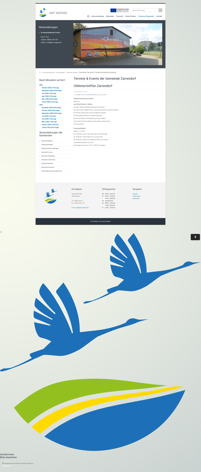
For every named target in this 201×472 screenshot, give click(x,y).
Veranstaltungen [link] (60, 72)
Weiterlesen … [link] (13, 466)
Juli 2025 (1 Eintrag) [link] (49, 116)
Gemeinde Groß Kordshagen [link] (50, 148)
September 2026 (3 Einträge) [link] (52, 90)
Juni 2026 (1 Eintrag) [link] (49, 93)
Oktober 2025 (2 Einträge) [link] (51, 110)
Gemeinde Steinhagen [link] (48, 156)
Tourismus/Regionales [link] (146, 16)
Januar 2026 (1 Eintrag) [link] (50, 102)
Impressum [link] (136, 198)
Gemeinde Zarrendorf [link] (72, 72)
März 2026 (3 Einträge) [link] (49, 99)
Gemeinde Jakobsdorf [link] (48, 159)
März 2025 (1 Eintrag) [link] (49, 122)
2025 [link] (41, 105)
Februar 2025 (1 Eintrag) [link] (50, 124)
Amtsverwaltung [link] (98, 16)
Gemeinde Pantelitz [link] (47, 144)
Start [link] (88, 16)
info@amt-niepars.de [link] (82, 207)
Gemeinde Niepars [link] (47, 141)
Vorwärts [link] (160, 44)
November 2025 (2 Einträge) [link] (51, 107)
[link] (43, 16)
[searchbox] (145, 10)
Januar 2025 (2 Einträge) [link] (50, 127)
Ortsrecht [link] (119, 16)
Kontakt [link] (159, 16)
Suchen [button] (161, 10)
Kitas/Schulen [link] (130, 16)
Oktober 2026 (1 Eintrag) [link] (50, 88)
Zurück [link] (75, 44)
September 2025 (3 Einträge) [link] (52, 113)
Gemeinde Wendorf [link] (47, 163)
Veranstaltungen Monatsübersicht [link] (51, 171)
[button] (195, 237)
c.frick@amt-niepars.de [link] (53, 42)
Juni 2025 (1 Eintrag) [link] (49, 119)
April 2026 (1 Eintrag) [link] (49, 96)
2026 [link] (41, 85)
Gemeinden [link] (110, 16)
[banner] (100, 12)
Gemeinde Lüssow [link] (47, 152)
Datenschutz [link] (136, 196)
